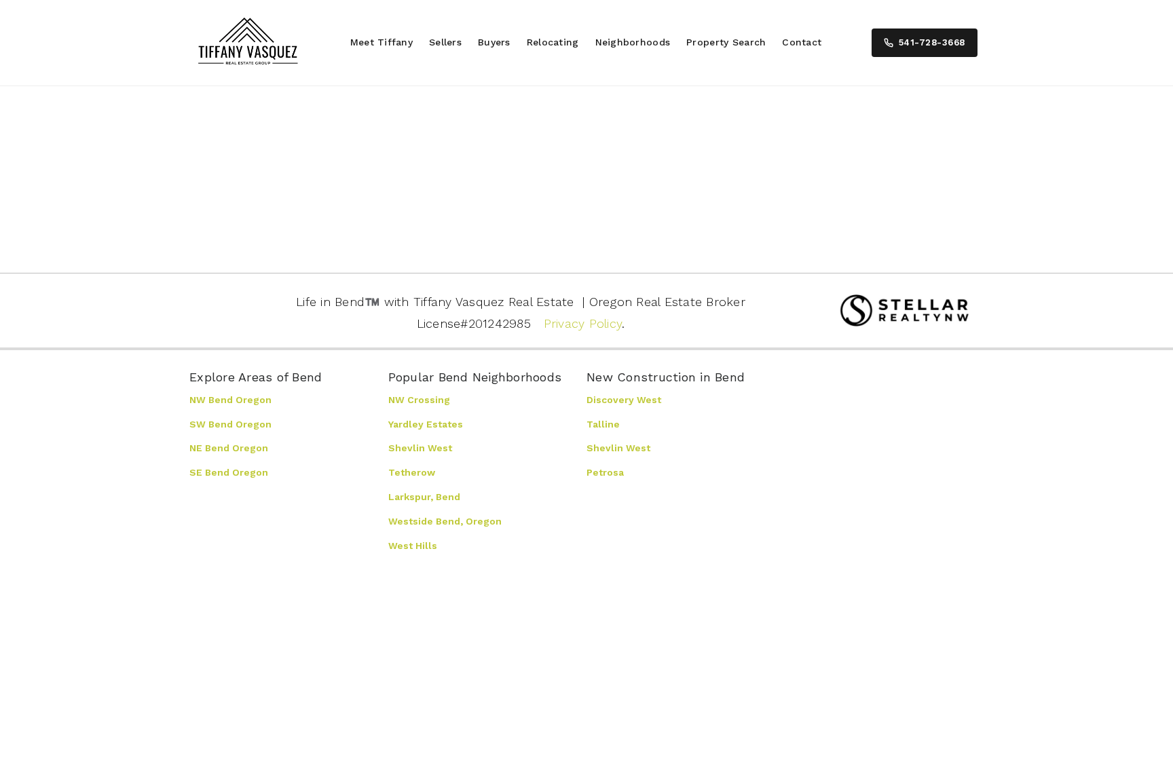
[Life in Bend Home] (248, 42)
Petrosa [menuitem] (605, 472)
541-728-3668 (932, 42)
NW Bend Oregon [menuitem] (230, 399)
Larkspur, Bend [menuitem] (424, 496)
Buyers (494, 42)
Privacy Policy (583, 323)
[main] (586, 174)
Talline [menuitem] (603, 424)
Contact (801, 42)
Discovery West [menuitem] (623, 399)
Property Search (726, 42)
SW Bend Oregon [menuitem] (230, 424)
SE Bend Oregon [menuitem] (228, 472)
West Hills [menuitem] (412, 545)
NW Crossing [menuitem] (419, 399)
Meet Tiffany (381, 42)
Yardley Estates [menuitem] (425, 424)
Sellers (445, 42)
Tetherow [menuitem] (411, 472)
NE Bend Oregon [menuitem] (228, 447)
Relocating (553, 42)
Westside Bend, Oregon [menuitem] (445, 521)
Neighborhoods (633, 42)
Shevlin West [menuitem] (420, 447)
